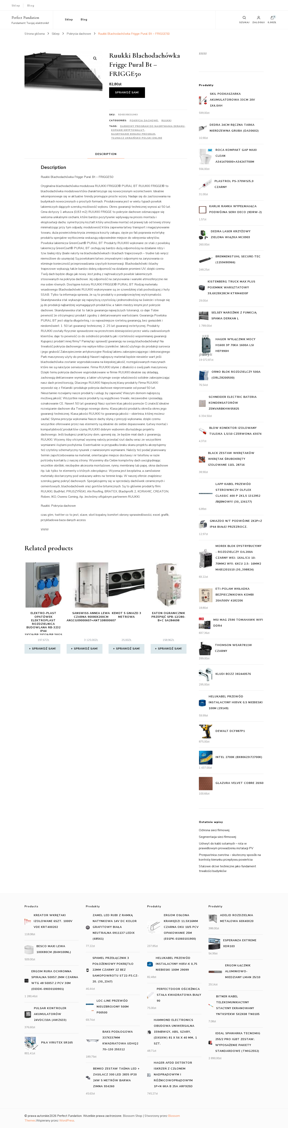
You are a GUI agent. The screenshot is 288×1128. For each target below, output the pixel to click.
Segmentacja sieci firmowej (217, 837)
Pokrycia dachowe (144, 120)
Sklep (16, 5)
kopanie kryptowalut (127, 130)
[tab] (105, 154)
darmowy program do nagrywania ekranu (152, 126)
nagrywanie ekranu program (133, 134)
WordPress (66, 1121)
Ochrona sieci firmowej (214, 830)
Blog (30, 5)
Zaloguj (258, 22)
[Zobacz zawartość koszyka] (272, 18)
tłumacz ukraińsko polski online (136, 137)
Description (106, 154)
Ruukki (166, 120)
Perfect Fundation (25, 17)
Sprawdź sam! (127, 92)
